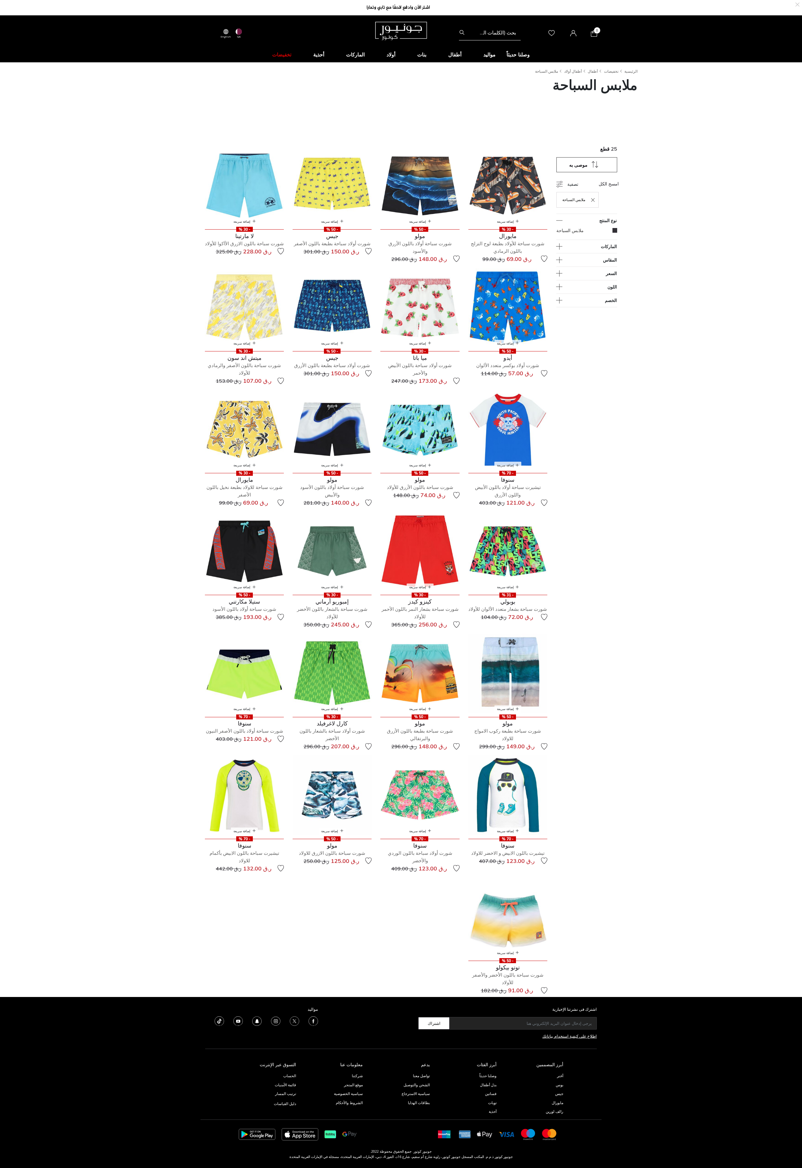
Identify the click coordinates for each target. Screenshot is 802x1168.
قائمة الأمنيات (285, 1085)
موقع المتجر (353, 1085)
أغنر (560, 1075)
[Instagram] (275, 1020)
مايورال (557, 1102)
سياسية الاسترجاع (416, 1093)
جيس (559, 1093)
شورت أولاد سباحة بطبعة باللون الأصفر (332, 244)
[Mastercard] (549, 1134)
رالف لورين (554, 1111)
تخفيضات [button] (281, 54)
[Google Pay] (349, 1134)
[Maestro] (528, 1134)
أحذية (493, 1111)
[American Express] (465, 1134)
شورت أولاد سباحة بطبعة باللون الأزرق (332, 365)
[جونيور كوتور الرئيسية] (401, 30)
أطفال (593, 71)
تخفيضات (611, 71)
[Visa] (506, 1134)
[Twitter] (294, 1020)
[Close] (797, 4)
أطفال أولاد (573, 71)
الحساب (289, 1075)
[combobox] (490, 32)
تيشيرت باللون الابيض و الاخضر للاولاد (507, 853)
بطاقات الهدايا (419, 1102)
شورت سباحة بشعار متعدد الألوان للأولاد (507, 609)
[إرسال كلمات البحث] (462, 32)
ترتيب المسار (285, 1093)
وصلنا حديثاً (488, 1075)
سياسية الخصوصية (348, 1093)
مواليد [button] (489, 54)
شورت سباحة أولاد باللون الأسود (244, 609)
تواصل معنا (421, 1075)
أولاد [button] (391, 54)
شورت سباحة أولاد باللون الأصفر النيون (244, 731)
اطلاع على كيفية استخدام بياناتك (569, 1036)
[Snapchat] (257, 1020)
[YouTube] (238, 1020)
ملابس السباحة (546, 71)
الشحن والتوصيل (417, 1085)
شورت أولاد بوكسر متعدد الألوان (507, 365)
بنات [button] (421, 54)
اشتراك (434, 1023)
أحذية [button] (318, 54)
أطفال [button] (454, 54)
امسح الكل (609, 184)
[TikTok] (219, 1020)
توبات (492, 1102)
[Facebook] (313, 1020)
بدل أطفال (488, 1085)
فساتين (491, 1093)
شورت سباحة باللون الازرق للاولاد (332, 853)
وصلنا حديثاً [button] (518, 54)
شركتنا (357, 1075)
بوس (559, 1085)
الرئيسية (631, 71)
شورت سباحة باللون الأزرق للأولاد (420, 487)
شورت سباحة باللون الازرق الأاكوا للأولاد (244, 244)
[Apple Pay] (484, 1134)
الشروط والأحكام (349, 1102)
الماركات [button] (355, 54)
